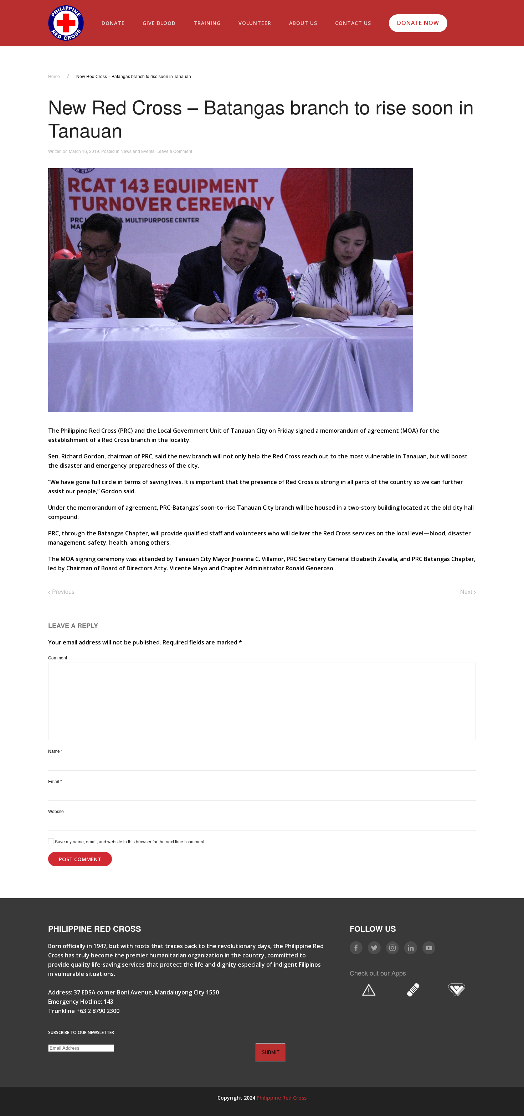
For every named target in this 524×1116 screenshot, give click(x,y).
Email (55, 781)
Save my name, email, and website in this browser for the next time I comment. (129, 841)
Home (54, 76)
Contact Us (353, 23)
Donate (113, 23)
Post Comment (80, 859)
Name (55, 751)
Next (466, 591)
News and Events (137, 151)
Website (56, 811)
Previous (63, 591)
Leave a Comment (174, 151)
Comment (57, 657)
